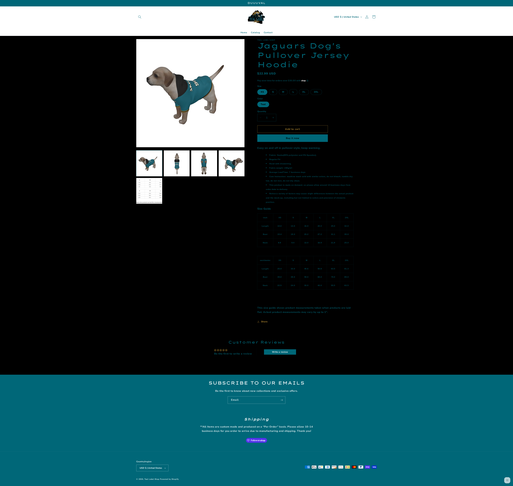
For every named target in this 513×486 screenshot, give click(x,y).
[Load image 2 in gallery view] (177, 163)
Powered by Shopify (169, 479)
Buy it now (292, 138)
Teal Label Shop (151, 479)
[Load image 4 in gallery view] (232, 163)
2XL (316, 91)
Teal (263, 104)
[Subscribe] (281, 400)
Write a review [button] (280, 352)
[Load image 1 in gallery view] (149, 163)
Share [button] (264, 321)
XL (304, 91)
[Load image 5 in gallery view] (149, 191)
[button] (139, 16)
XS (262, 91)
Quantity (261, 111)
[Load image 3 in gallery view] (204, 163)
